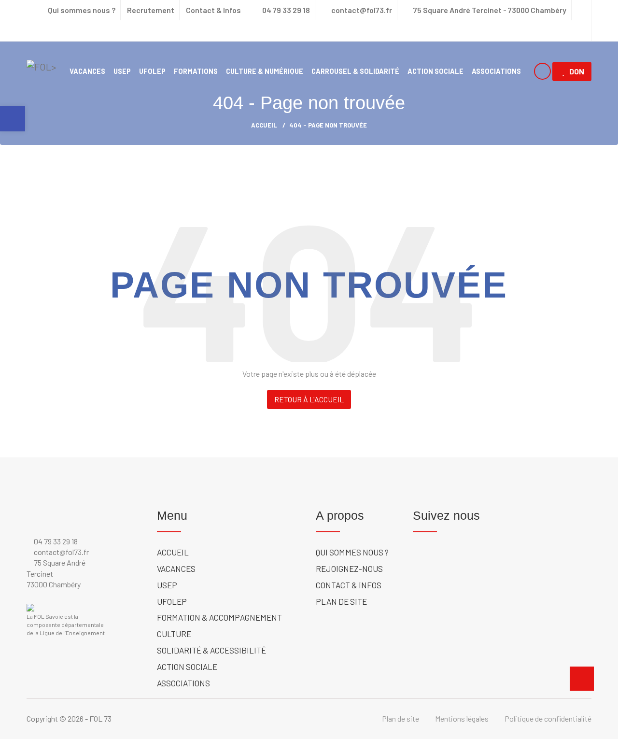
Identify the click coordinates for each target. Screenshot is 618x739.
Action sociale (435, 71)
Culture (174, 634)
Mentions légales (462, 718)
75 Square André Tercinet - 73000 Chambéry (489, 9)
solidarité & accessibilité (211, 650)
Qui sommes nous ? (81, 9)
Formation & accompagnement (219, 617)
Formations (196, 71)
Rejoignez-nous (349, 568)
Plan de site (341, 601)
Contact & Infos (213, 9)
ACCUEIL (264, 125)
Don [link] (576, 71)
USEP (122, 71)
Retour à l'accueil (309, 399)
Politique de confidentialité (548, 718)
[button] (12, 118)
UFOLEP (152, 71)
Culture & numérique (264, 71)
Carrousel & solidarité (355, 71)
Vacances (87, 71)
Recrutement (150, 9)
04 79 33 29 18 (285, 9)
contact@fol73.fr (361, 9)
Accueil (173, 552)
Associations (496, 71)
